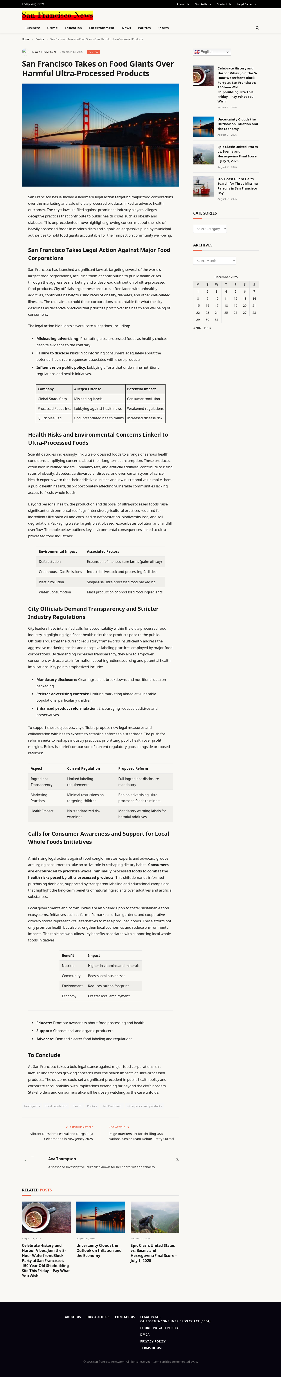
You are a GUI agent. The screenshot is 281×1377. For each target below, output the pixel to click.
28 (254, 312)
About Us (183, 4)
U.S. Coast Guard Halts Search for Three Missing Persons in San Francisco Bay (238, 186)
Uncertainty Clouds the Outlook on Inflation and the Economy (99, 1250)
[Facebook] (6, 208)
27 (245, 312)
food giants (32, 1106)
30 (207, 319)
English (206, 52)
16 (207, 305)
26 (235, 312)
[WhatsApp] (6, 320)
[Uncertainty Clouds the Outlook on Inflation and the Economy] (100, 1217)
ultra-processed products (144, 1106)
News (126, 28)
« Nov (197, 328)
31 (216, 319)
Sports (163, 28)
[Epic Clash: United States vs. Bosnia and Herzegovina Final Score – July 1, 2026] (155, 1217)
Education (73, 28)
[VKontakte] (6, 298)
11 (226, 298)
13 (245, 298)
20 (245, 305)
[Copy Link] (6, 264)
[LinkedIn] (6, 230)
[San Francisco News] (57, 15)
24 (216, 312)
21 (254, 305)
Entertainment (102, 28)
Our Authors (203, 4)
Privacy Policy (153, 1341)
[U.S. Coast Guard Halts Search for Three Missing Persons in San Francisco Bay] (203, 186)
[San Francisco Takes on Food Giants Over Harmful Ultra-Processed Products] (100, 135)
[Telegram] (6, 309)
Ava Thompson (45, 51)
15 (198, 305)
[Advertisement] (150, 14)
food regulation (56, 1106)
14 (254, 298)
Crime (52, 28)
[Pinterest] (6, 241)
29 (198, 319)
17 (216, 305)
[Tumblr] (6, 275)
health (77, 1106)
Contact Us (224, 4)
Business (32, 28)
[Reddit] (6, 286)
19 (235, 305)
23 (207, 312)
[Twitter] (6, 219)
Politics (144, 28)
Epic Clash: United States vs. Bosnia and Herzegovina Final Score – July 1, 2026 (154, 1253)
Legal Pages (244, 4)
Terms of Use (151, 1348)
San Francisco (112, 1106)
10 (216, 298)
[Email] (6, 253)
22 (198, 312)
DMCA (145, 1335)
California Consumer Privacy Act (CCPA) (175, 1321)
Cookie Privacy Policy (159, 1328)
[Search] (257, 28)
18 (226, 305)
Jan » (207, 328)
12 (235, 298)
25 (226, 312)
